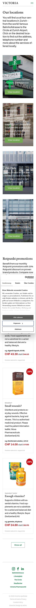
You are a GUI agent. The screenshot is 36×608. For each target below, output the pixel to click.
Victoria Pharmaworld (18, 587)
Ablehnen (18, 329)
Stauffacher (18, 583)
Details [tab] (17, 283)
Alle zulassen (18, 317)
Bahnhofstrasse (18, 573)
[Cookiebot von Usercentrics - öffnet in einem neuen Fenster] (25, 277)
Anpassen (16, 323)
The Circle (18, 580)
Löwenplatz (18, 576)
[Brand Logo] (10, 3)
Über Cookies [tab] (29, 283)
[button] (18, 545)
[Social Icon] (13, 568)
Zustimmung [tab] (6, 283)
